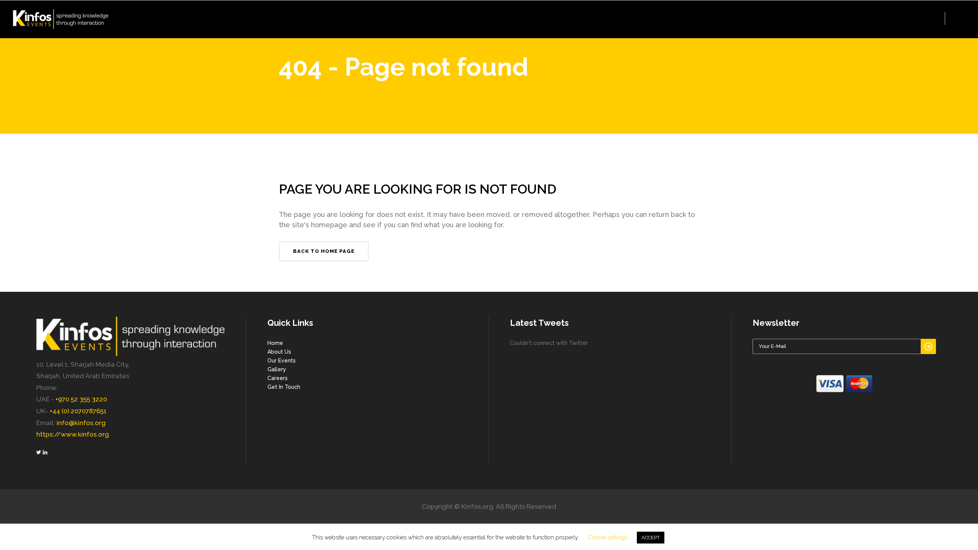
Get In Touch (283, 387)
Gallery (276, 369)
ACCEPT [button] (650, 537)
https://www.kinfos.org (72, 434)
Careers (277, 378)
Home (275, 343)
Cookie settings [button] (607, 537)
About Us (279, 352)
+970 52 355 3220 (81, 399)
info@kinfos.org (81, 423)
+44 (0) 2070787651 (78, 411)
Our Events (281, 361)
